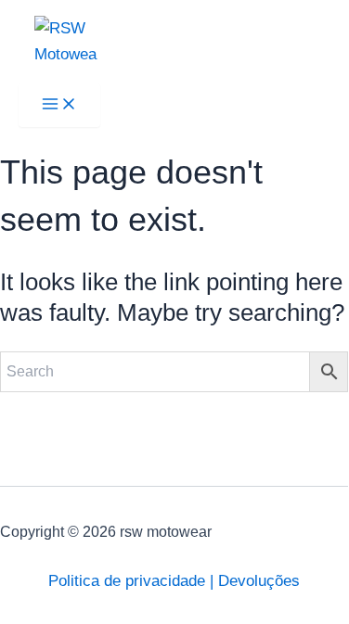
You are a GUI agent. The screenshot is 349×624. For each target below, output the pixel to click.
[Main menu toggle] (59, 105)
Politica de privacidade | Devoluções (174, 581)
